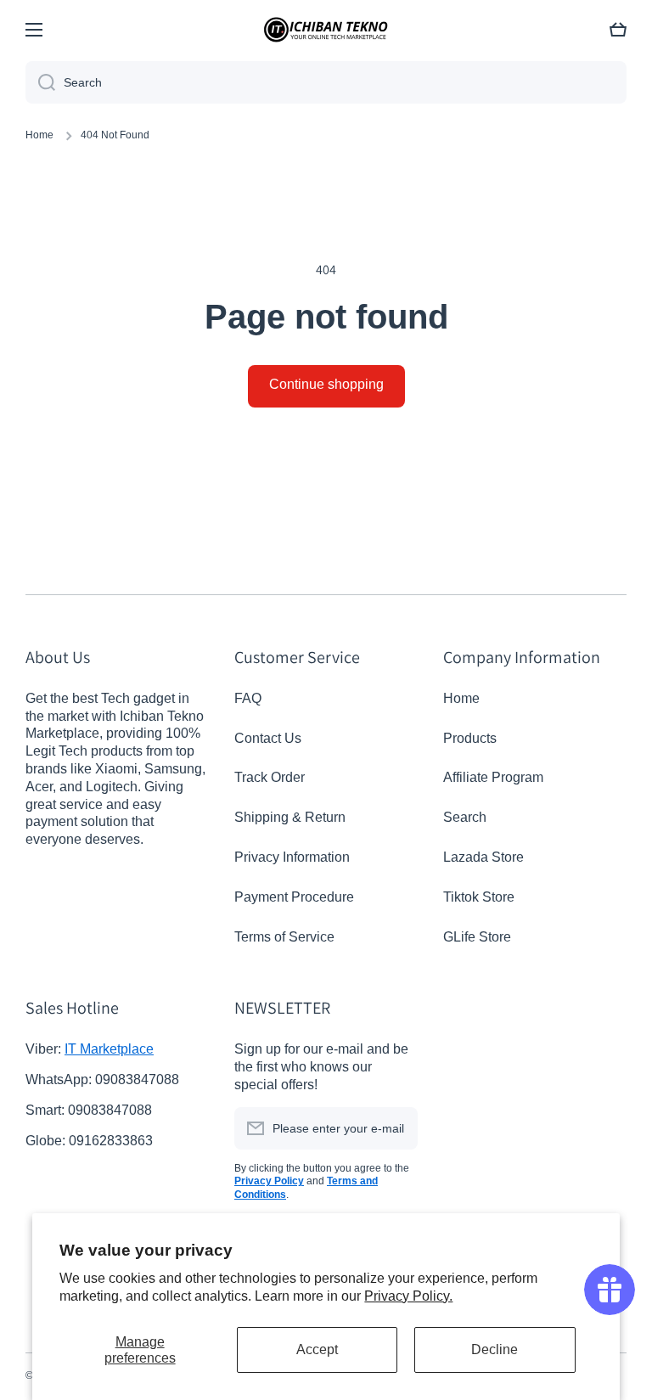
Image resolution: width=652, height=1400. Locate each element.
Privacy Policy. (408, 1296)
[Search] (40, 82)
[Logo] (326, 30)
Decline (494, 1349)
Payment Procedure (294, 897)
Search (464, 817)
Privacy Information (292, 857)
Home (39, 135)
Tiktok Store (478, 897)
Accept (317, 1349)
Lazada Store (483, 857)
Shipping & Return (290, 817)
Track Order (269, 777)
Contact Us (267, 738)
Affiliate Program (493, 777)
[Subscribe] (396, 1128)
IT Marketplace (109, 1049)
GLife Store (477, 937)
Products (470, 738)
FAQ (247, 698)
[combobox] (326, 82)
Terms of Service (284, 937)
